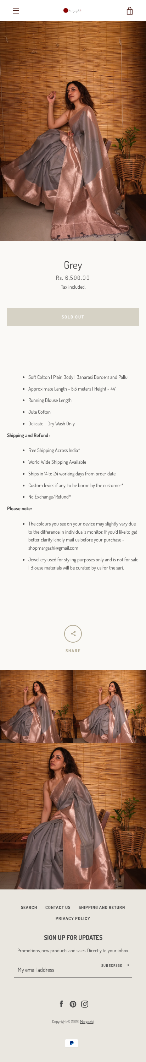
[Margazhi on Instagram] (84, 1003)
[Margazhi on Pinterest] (73, 1003)
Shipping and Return (102, 907)
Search (29, 907)
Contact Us (58, 907)
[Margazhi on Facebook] (61, 1003)
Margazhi (87, 1021)
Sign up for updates (73, 937)
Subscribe (111, 965)
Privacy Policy (73, 918)
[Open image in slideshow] (73, 131)
